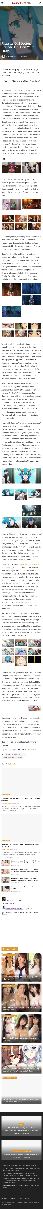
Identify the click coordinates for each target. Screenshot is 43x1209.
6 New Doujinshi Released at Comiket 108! (22, 1154)
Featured (6, 794)
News (4, 1047)
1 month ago (15, 883)
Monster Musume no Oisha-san (12, 757)
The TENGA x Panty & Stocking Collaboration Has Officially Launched (21, 1129)
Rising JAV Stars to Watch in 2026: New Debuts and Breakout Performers (21, 1100)
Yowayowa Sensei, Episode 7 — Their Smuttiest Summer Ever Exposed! (25, 862)
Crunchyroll (31, 749)
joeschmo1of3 (12, 56)
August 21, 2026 (26, 1157)
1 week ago (14, 849)
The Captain (6, 849)
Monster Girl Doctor (18, 754)
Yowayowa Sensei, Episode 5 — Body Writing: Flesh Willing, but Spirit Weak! (24, 879)
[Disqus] (22, 922)
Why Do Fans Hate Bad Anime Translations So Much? (19, 1165)
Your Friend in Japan (10, 955)
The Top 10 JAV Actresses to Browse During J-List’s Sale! (20, 1039)
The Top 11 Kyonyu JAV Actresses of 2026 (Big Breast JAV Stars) (20, 1008)
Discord (20, 1199)
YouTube (27, 1199)
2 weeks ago (15, 865)
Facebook (4, 1199)
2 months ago (16, 891)
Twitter (12, 1199)
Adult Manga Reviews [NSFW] (21, 1151)
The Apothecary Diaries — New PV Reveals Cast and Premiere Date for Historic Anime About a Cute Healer (20, 1174)
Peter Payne (17, 1157)
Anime (8, 754)
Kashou (17, 1133)
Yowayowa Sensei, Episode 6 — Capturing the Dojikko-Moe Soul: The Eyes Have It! (25, 871)
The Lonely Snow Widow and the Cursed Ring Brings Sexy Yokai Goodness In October (21, 1069)
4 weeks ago (15, 874)
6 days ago (16, 803)
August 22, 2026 (25, 1133)
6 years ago (23, 56)
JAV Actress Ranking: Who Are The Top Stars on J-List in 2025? (21, 977)
